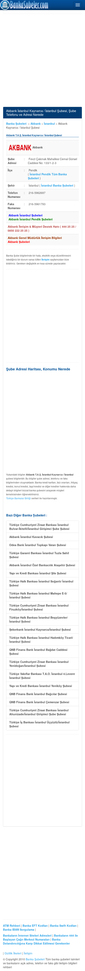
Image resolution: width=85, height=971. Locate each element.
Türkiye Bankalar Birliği (18, 498)
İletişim (28, 953)
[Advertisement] (42, 60)
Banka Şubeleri (16, 124)
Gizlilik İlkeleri (13, 953)
